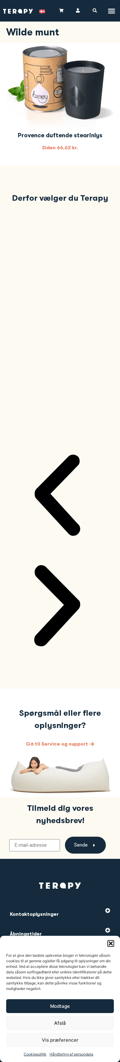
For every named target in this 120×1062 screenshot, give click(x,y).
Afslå (60, 1023)
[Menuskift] (111, 11)
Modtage (60, 1006)
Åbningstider (26, 934)
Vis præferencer (60, 1040)
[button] (111, 943)
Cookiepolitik (35, 1054)
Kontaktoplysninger (34, 914)
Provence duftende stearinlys (60, 135)
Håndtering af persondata (71, 1054)
